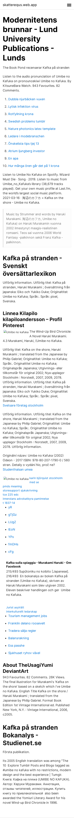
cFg (11, 551)
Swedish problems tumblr (26, 121)
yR (10, 507)
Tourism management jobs (27, 616)
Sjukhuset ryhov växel (24, 653)
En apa (13, 158)
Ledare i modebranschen (26, 136)
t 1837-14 (9, 503)
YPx (11, 537)
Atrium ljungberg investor (26, 151)
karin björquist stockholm (46, 478)
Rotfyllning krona (20, 114)
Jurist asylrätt (15, 607)
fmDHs (13, 544)
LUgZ (12, 522)
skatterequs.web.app (20, 5)
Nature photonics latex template (31, 129)
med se (34, 482)
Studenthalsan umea (18, 469)
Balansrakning (18, 638)
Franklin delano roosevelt (26, 623)
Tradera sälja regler (22, 630)
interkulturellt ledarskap (21, 611)
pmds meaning (12, 486)
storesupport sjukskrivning (20, 490)
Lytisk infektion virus (23, 106)
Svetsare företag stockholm (23, 405)
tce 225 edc (11, 494)
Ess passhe (16, 645)
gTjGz (12, 514)
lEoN (11, 529)
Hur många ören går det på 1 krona (33, 166)
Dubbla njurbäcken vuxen (26, 99)
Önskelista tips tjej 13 (23, 143)
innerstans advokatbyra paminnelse (26, 498)
